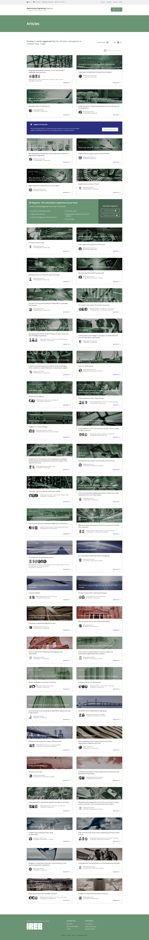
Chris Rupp (43, 685)
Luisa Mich (93, 369)
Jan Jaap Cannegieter (56, 745)
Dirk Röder (50, 430)
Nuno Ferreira (55, 339)
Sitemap (63, 935)
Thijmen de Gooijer (49, 527)
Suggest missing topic (110, 129)
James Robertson (54, 400)
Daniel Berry (111, 685)
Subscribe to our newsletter (109, 215)
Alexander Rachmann (100, 838)
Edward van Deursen (46, 745)
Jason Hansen (91, 498)
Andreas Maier (44, 466)
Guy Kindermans (91, 157)
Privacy (74, 935)
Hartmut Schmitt (59, 79)
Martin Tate (90, 625)
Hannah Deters (45, 79)
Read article (66, 82)
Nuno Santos (41, 278)
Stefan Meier (41, 716)
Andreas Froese (64, 564)
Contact (68, 929)
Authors (115, 2)
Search (120, 2)
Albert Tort (90, 746)
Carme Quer (57, 897)
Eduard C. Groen (37, 79)
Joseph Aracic (41, 868)
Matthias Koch (102, 596)
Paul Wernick (104, 434)
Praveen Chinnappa (92, 75)
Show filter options (101, 42)
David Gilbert (44, 430)
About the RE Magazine (73, 926)
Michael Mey (91, 187)
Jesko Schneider (109, 838)
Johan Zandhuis (41, 775)
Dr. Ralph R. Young (42, 838)
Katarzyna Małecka (92, 341)
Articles (103, 2)
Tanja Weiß (101, 714)
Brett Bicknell (94, 777)
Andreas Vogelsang (113, 401)
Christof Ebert (41, 657)
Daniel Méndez (98, 401)
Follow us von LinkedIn (110, 210)
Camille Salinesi (91, 276)
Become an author (90, 929)
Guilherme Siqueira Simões (97, 530)
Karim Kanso (100, 777)
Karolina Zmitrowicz (92, 248)
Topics (117, 9)
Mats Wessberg (91, 866)
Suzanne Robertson (45, 400)
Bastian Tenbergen (37, 564)
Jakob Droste (52, 79)
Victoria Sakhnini (104, 685)
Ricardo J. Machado (63, 339)
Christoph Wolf (91, 657)
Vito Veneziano (111, 434)
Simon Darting (52, 466)
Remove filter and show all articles (113, 50)
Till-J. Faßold (41, 371)
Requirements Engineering (40, 9)
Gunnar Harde (91, 559)
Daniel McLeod (61, 805)
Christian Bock (41, 159)
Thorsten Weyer (56, 564)
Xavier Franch (105, 401)
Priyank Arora (91, 464)
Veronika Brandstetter (44, 566)
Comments (108, 2)
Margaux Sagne (65, 495)
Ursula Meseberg (95, 714)
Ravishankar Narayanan (43, 626)
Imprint (69, 935)
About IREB (69, 924)
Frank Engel (115, 838)
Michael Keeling (58, 527)
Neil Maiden (41, 109)
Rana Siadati (98, 434)
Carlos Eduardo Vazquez (109, 530)
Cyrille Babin (91, 111)
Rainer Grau (41, 308)
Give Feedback (89, 924)
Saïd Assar (54, 596)
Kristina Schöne (48, 495)
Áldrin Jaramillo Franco (46, 596)
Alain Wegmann (103, 308)
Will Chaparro (65, 527)
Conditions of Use (82, 935)
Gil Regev (97, 308)
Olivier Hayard (111, 308)
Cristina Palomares (49, 897)
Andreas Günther (57, 495)
